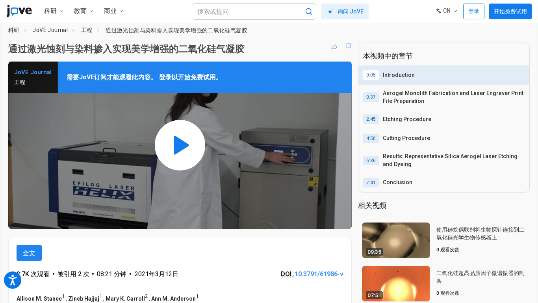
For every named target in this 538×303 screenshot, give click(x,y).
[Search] (309, 11)
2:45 (371, 119)
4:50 (371, 138)
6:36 (371, 160)
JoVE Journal (50, 30)
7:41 (371, 182)
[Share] (334, 46)
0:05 (371, 75)
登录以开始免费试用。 (190, 77)
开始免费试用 (510, 11)
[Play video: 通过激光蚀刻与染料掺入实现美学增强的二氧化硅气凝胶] (180, 145)
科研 (14, 30)
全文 (29, 253)
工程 (87, 30)
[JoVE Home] (19, 11)
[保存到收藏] (348, 46)
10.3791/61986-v (319, 274)
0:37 (371, 97)
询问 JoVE (351, 11)
